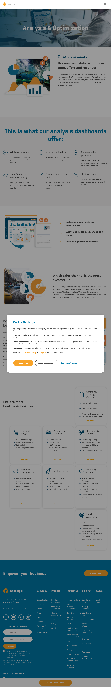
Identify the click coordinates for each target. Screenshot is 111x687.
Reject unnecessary (46, 363)
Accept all (23, 363)
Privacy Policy (30, 352)
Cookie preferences (69, 363)
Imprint (43, 352)
